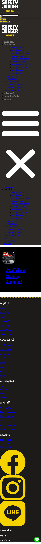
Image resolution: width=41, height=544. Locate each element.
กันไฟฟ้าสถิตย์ (5, 408)
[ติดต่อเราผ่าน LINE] (37, 539)
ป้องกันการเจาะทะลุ (7, 430)
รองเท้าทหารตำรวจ (19, 67)
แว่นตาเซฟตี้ (13, 82)
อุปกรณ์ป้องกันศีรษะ (16, 84)
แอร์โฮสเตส (4, 354)
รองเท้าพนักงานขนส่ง (20, 53)
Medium (3, 390)
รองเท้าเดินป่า (17, 70)
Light (2, 393)
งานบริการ (4, 358)
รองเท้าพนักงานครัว (19, 62)
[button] (20, 143)
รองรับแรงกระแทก (7, 425)
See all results (5, 21)
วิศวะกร (3, 363)
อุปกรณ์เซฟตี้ (5, 397)
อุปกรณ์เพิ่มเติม (14, 90)
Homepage (9, 42)
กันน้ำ (2, 421)
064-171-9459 (5, 447)
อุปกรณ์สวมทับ (14, 76)
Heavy (2, 386)
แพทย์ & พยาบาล (6, 345)
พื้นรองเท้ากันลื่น (6, 417)
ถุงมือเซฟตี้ (12, 79)
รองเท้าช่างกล (17, 73)
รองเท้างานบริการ (19, 56)
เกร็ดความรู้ (9, 93)
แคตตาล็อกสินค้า (11, 96)
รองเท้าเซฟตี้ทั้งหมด (16, 47)
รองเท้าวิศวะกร (18, 50)
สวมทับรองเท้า (5, 317)
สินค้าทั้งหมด (5, 309)
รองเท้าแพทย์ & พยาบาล (21, 65)
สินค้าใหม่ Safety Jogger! (15, 276)
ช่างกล (2, 376)
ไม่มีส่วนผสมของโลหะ (8, 412)
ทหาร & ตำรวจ (6, 350)
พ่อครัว (2, 367)
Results (3, 19)
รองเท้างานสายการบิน (20, 59)
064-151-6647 (5, 444)
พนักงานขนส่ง (5, 371)
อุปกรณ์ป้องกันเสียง (15, 87)
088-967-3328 (6, 440)
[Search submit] (1, 17)
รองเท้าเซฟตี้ (5, 313)
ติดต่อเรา (8, 99)
